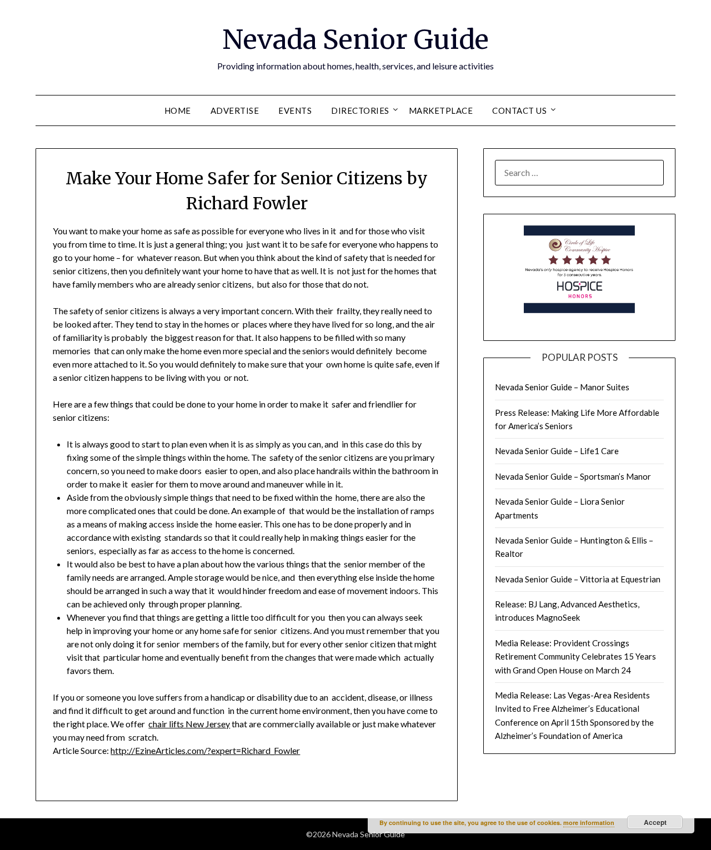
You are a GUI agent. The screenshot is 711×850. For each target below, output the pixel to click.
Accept (655, 822)
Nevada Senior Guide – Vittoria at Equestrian (577, 579)
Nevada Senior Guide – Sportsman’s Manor (573, 476)
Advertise (235, 110)
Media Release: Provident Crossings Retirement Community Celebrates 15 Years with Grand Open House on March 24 (575, 656)
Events (295, 110)
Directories (360, 110)
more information (588, 822)
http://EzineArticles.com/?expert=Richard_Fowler (205, 750)
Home (177, 110)
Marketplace (441, 110)
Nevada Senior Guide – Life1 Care (557, 451)
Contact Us (519, 110)
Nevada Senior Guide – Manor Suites (562, 387)
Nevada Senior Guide (355, 39)
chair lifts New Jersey (189, 723)
